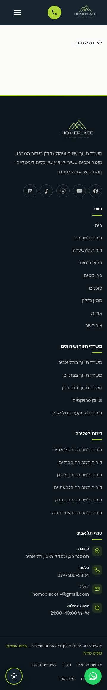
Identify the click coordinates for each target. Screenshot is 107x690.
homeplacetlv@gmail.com (60, 594)
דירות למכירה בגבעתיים (78, 488)
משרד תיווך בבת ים (82, 376)
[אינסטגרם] (63, 190)
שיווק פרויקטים (87, 401)
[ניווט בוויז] (30, 190)
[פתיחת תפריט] (17, 12)
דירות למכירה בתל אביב (78, 450)
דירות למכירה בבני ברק (78, 500)
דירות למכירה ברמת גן (79, 475)
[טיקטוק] (46, 190)
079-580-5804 (73, 576)
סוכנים (95, 288)
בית (98, 226)
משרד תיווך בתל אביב (80, 363)
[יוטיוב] (79, 190)
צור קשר (93, 326)
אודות (96, 313)
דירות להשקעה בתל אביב (76, 413)
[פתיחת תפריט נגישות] (14, 676)
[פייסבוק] (95, 190)
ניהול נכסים (91, 263)
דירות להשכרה (87, 251)
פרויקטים (93, 276)
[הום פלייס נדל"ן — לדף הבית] (85, 12)
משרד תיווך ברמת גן (82, 388)
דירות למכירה (88, 238)
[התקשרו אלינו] (54, 12)
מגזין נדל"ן (92, 301)
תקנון (66, 665)
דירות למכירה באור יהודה (77, 513)
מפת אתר (66, 679)
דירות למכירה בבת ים (80, 463)
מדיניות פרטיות (90, 665)
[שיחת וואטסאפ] (93, 676)
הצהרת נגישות (44, 665)
